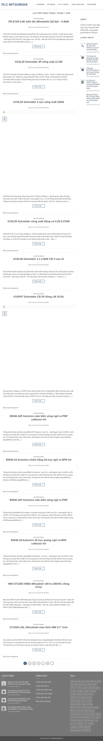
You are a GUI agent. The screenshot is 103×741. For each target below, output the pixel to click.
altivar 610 (98, 681)
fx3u (92, 717)
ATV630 (73, 691)
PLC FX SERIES (63, 4)
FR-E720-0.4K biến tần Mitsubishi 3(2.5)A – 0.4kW (38, 21)
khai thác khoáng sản (77, 720)
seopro (46, 27)
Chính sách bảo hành (43, 682)
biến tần (79, 694)
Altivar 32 (73, 681)
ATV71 (73, 688)
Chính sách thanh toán (44, 690)
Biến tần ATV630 (76, 704)
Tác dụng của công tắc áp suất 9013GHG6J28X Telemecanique (92, 59)
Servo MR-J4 (86, 730)
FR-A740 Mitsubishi (83, 717)
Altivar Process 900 (84, 685)
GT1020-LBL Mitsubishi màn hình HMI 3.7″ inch (39, 627)
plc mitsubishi (89, 724)
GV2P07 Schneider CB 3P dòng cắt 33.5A (38, 296)
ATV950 (73, 694)
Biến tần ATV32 (88, 694)
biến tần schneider (89, 714)
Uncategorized (38, 18)
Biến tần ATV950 (76, 707)
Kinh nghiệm (91, 4)
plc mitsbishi (79, 724)
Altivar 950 (74, 685)
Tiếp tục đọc (38, 46)
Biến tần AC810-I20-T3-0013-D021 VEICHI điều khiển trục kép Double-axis (93, 98)
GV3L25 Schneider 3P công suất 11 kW (38, 61)
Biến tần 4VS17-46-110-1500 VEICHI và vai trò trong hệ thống (92, 47)
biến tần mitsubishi (76, 714)
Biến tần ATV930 (87, 704)
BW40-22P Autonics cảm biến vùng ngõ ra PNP (39, 500)
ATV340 (91, 688)
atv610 (97, 688)
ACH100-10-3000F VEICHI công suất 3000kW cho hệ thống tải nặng (93, 84)
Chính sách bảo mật (43, 697)
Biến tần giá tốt (89, 711)
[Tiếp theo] (52, 663)
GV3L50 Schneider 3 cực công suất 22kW (38, 102)
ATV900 (79, 691)
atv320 (85, 688)
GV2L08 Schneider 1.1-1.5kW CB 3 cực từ (38, 259)
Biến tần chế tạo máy (77, 711)
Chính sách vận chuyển (44, 693)
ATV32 (94, 685)
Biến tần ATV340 (86, 701)
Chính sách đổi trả (42, 686)
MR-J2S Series (89, 720)
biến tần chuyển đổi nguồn (90, 707)
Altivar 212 (81, 681)
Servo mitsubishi (76, 730)
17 (47, 663)
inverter (98, 717)
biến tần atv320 (75, 701)
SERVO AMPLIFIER (78, 4)
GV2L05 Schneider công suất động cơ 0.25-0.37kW (39, 221)
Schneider (40, 4)
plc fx (72, 724)
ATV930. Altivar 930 (89, 691)
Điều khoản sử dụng (43, 701)
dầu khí (98, 714)
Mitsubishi (51, 4)
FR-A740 (73, 717)
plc (97, 720)
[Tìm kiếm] (100, 4)
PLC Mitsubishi (14, 4)
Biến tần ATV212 (86, 698)
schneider (73, 727)
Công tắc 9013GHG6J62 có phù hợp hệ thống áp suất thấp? (92, 71)
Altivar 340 (89, 681)
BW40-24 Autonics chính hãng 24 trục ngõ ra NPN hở (38, 459)
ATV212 (79, 688)
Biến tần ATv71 (75, 698)
